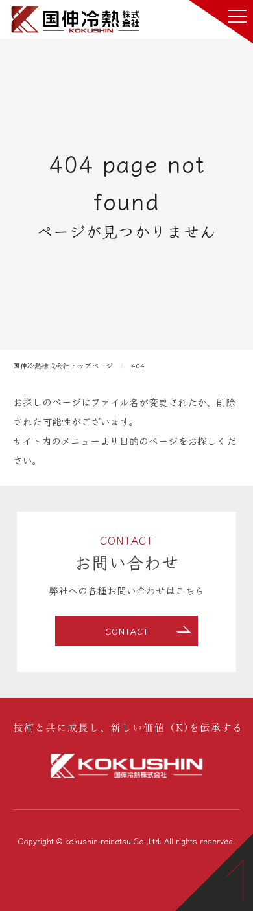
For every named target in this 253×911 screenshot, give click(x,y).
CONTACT (127, 631)
